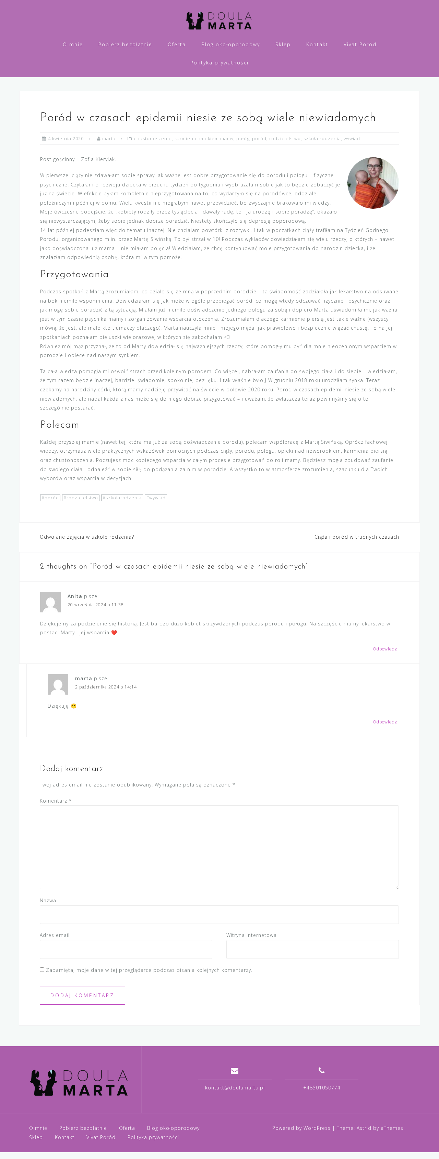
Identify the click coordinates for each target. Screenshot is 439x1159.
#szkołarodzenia (122, 498)
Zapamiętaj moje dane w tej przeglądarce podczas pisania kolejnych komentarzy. (149, 970)
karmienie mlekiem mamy (204, 138)
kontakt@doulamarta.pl (235, 1087)
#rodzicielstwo (80, 498)
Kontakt (317, 44)
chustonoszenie (153, 138)
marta (109, 138)
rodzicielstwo (285, 138)
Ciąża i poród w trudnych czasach (357, 537)
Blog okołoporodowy (230, 44)
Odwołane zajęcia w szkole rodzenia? (87, 537)
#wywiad (156, 498)
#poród (50, 498)
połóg (242, 138)
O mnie (73, 44)
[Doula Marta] (80, 1082)
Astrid (364, 1128)
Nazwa (48, 900)
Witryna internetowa (251, 935)
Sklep (283, 44)
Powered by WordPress (301, 1128)
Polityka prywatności (219, 62)
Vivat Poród (360, 44)
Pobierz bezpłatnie (125, 44)
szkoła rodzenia (322, 138)
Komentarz (56, 800)
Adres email (55, 935)
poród (259, 138)
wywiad (352, 138)
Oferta (177, 44)
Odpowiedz (385, 649)
